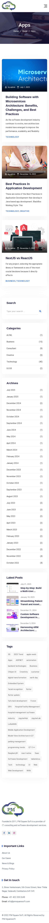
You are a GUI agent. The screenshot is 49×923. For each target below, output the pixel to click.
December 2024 (14, 403)
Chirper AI (12, 672)
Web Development (15, 770)
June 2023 (11, 509)
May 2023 (11, 516)
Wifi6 (29, 770)
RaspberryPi (13, 753)
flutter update (14, 695)
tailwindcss (35, 759)
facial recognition (15, 689)
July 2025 (11, 390)
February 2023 (13, 536)
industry (11, 718)
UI (29, 765)
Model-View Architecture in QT (21, 736)
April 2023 (11, 523)
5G (9, 654)
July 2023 (11, 503)
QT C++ (32, 747)
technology (20, 765)
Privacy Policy (8, 869)
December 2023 (14, 470)
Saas (37, 753)
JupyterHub (23, 718)
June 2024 (11, 430)
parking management (17, 741)
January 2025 (12, 396)
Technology (12, 137)
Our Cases (6, 858)
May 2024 (11, 436)
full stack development (17, 701)
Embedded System (16, 683)
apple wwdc (31, 654)
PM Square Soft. (16, 915)
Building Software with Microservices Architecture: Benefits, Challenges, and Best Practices (22, 105)
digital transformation (17, 677)
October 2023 (13, 483)
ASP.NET (19, 660)
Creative (24, 211)
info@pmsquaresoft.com (19, 901)
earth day (34, 677)
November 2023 (14, 476)
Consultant (11, 348)
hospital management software (21, 712)
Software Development (17, 759)
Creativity (24, 672)
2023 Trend (18, 654)
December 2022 (14, 549)
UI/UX (9, 368)
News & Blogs (8, 863)
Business (10, 281)
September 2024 (14, 423)
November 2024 (14, 410)
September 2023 (14, 489)
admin (12, 87)
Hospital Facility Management (27, 707)
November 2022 (14, 556)
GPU (10, 707)
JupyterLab (36, 718)
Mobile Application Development (21, 730)
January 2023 (12, 543)
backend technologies (17, 666)
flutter (28, 689)
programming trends (16, 747)
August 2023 (12, 496)
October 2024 (13, 416)
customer (35, 672)
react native (26, 753)
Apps (10, 660)
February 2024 (13, 456)
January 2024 (12, 463)
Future (33, 701)
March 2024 (12, 450)
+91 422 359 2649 (17, 897)
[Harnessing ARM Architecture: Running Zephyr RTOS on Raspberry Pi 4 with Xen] (13, 627)
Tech (10, 765)
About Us (6, 853)
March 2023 (12, 529)
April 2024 (11, 443)
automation (31, 660)
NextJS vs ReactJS (19, 258)
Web (35, 765)
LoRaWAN (12, 724)
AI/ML (9, 335)
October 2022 (13, 563)
